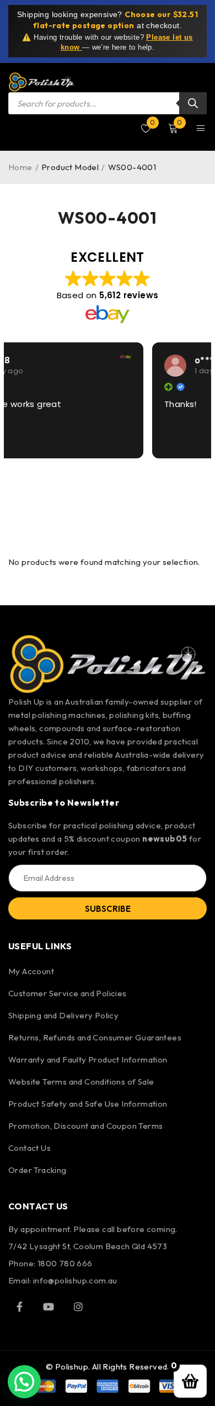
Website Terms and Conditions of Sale (81, 1081)
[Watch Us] (48, 1307)
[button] (24, 1381)
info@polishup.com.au (75, 1280)
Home (20, 167)
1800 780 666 (65, 1263)
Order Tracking (37, 1170)
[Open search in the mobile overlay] (107, 103)
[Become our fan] (19, 1307)
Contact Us (29, 1148)
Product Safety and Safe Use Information (88, 1103)
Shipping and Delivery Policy (63, 1015)
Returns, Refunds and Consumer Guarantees (94, 1037)
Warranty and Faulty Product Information (88, 1059)
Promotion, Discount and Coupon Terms (85, 1125)
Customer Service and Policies (67, 993)
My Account (31, 971)
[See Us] (78, 1307)
